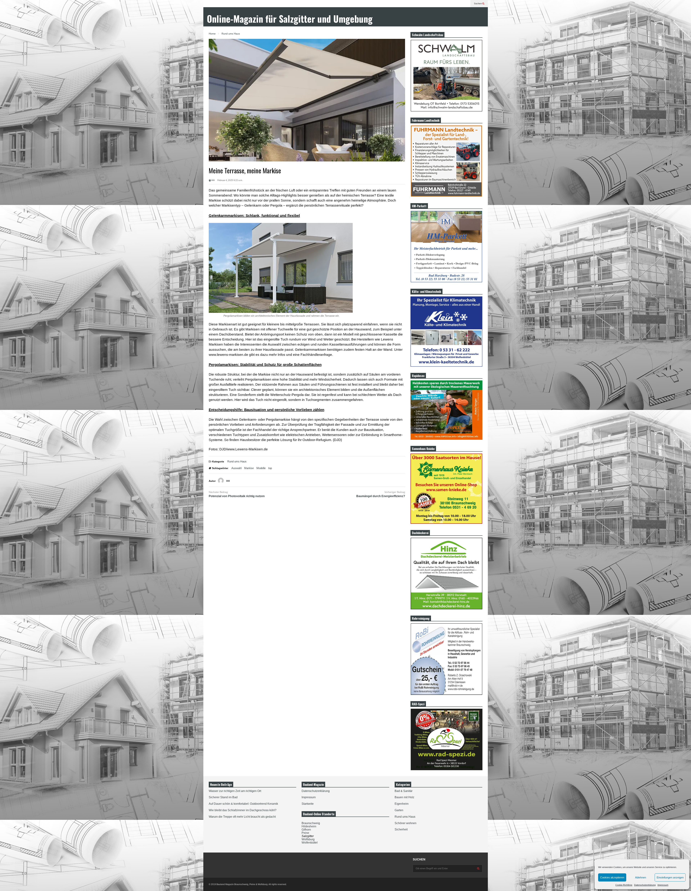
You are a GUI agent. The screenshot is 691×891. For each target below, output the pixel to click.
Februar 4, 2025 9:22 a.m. (230, 180)
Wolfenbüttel (310, 842)
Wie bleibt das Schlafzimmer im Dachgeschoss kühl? (242, 810)
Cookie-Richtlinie (623, 885)
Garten (399, 810)
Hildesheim (309, 826)
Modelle (261, 468)
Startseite (308, 803)
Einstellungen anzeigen (670, 877)
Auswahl (236, 468)
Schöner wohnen (405, 823)
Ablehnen (640, 877)
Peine (305, 832)
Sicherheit (401, 829)
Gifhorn (306, 829)
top (270, 468)
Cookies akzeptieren (612, 877)
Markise (249, 468)
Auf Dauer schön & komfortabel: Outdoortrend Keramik (243, 803)
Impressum (663, 885)
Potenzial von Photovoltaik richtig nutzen (237, 496)
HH (213, 180)
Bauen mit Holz (404, 797)
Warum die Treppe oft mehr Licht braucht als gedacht (242, 816)
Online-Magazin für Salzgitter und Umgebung (289, 18)
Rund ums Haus (237, 461)
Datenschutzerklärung (645, 885)
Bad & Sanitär (403, 790)
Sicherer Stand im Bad (223, 797)
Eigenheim (401, 803)
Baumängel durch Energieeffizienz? (380, 496)
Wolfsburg (308, 839)
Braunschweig (311, 823)
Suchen (478, 3)
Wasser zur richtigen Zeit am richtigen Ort (235, 790)
